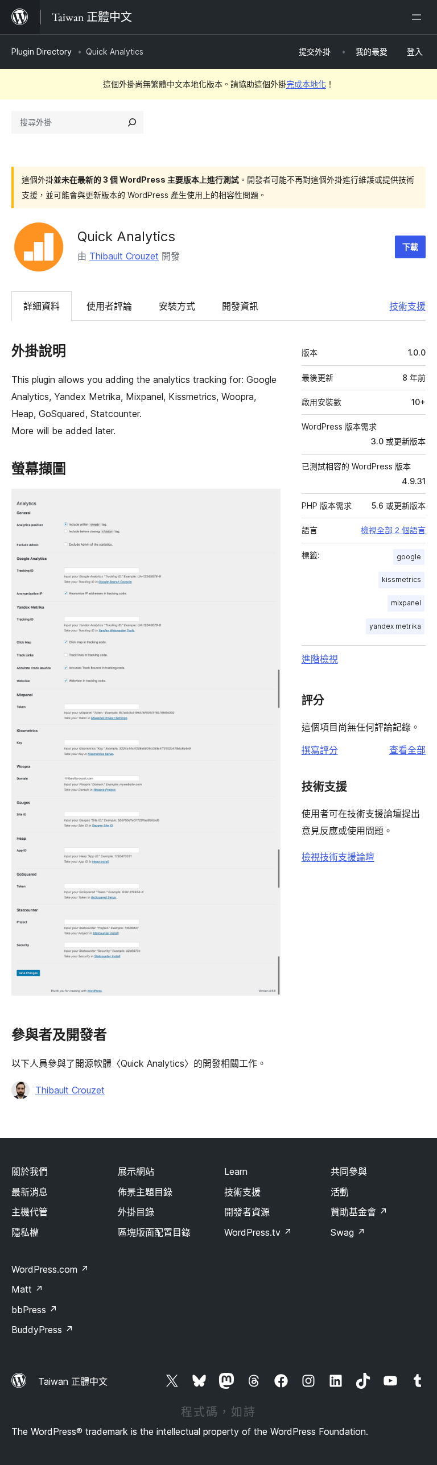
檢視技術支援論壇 (338, 857)
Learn (236, 1171)
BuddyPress (42, 1329)
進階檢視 (320, 659)
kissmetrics (401, 579)
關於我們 (29, 1171)
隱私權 (25, 1232)
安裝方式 (177, 306)
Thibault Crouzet (124, 256)
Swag (348, 1232)
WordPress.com (50, 1269)
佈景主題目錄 (145, 1192)
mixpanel (406, 603)
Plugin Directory (41, 51)
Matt (27, 1289)
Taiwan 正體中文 (73, 1381)
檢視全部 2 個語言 (393, 530)
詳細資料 (41, 306)
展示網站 (136, 1171)
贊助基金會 (359, 1212)
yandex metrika (395, 626)
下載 (410, 246)
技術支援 (407, 306)
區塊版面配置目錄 (154, 1232)
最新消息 (29, 1192)
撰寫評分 (320, 750)
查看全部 (407, 750)
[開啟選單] (419, 17)
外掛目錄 (136, 1212)
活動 (340, 1192)
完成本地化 (306, 84)
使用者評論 (109, 306)
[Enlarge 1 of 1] (265, 504)
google (409, 556)
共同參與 (349, 1171)
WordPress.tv (258, 1232)
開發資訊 (240, 306)
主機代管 (29, 1212)
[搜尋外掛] (132, 122)
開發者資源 (247, 1212)
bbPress (34, 1309)
